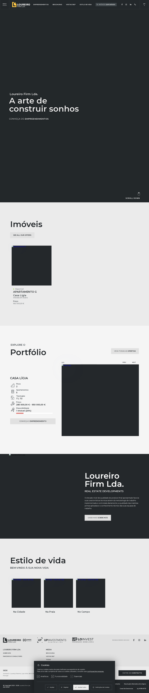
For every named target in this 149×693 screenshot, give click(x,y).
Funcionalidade (61, 676)
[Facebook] (133, 649)
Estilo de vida (86, 4)
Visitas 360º (71, 4)
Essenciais (78, 676)
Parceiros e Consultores (12, 665)
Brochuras (57, 4)
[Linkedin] (130, 4)
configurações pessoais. (95, 671)
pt (144, 4)
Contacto (132, 682)
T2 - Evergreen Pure (30, 384)
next (134, 362)
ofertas (125, 351)
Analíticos (44, 676)
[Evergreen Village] (100, 404)
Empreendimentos (41, 4)
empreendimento (49, 383)
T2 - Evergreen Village (33, 421)
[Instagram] (126, 4)
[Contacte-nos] (135, 4)
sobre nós (98, 527)
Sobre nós (7, 662)
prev (124, 362)
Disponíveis (107, 4)
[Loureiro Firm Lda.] (17, 649)
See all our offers (22, 235)
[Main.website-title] (21, 4)
